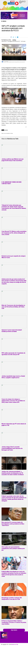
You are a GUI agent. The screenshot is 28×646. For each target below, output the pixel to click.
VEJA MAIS (14, 630)
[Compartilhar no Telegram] (17, 37)
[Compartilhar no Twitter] (13, 37)
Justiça (14, 40)
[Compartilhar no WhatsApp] (15, 37)
